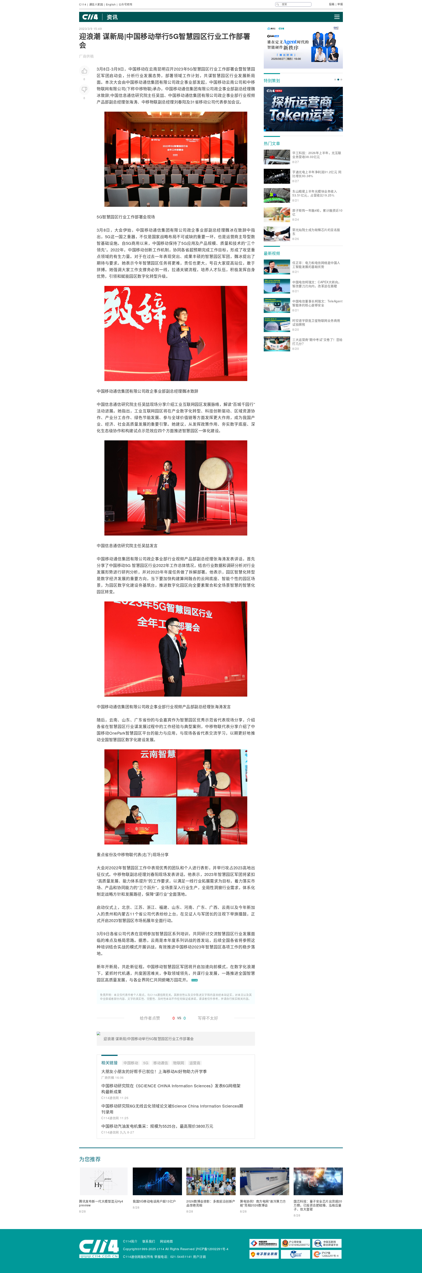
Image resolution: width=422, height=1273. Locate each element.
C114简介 (130, 1241)
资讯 (112, 17)
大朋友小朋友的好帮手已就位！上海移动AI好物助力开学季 (154, 1071)
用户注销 (199, 1256)
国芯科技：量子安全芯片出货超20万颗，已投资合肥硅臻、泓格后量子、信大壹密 (318, 1205)
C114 (82, 4)
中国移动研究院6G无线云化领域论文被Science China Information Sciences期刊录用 (172, 1109)
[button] (335, 79)
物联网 (103, 88)
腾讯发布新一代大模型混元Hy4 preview (101, 1203)
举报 (340, 4)
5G (190, 69)
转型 (154, 276)
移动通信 (142, 82)
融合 (192, 578)
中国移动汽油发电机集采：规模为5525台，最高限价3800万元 (157, 1126)
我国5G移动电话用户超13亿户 (154, 1201)
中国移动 (136, 69)
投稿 (332, 4)
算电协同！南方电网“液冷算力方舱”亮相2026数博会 (263, 1203)
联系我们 (148, 1241)
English (111, 4)
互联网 (189, 404)
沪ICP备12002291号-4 (212, 1249)
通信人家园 (96, 4)
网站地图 (166, 1241)
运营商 (232, 236)
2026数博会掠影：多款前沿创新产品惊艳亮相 (210, 1203)
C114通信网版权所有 (138, 1256)
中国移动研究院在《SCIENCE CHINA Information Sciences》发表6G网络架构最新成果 (171, 1088)
